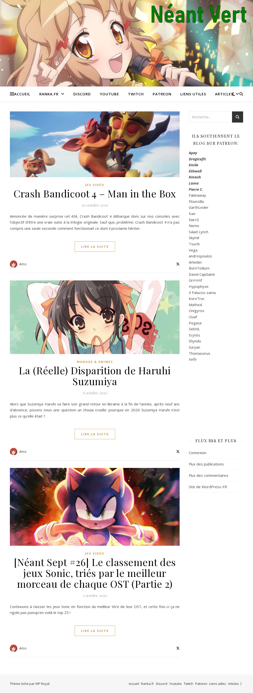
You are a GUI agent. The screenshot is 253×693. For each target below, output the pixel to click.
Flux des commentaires (208, 475)
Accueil (22, 93)
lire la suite (95, 246)
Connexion (197, 452)
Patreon (162, 93)
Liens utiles (193, 93)
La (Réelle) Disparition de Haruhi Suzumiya (95, 376)
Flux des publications (206, 464)
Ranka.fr (49, 93)
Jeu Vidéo (95, 185)
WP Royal (42, 683)
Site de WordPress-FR (208, 486)
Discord (82, 93)
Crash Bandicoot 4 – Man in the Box (95, 193)
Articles (224, 93)
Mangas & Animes (95, 362)
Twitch (136, 93)
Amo (23, 264)
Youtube (109, 93)
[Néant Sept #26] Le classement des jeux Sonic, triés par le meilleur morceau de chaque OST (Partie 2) (95, 572)
